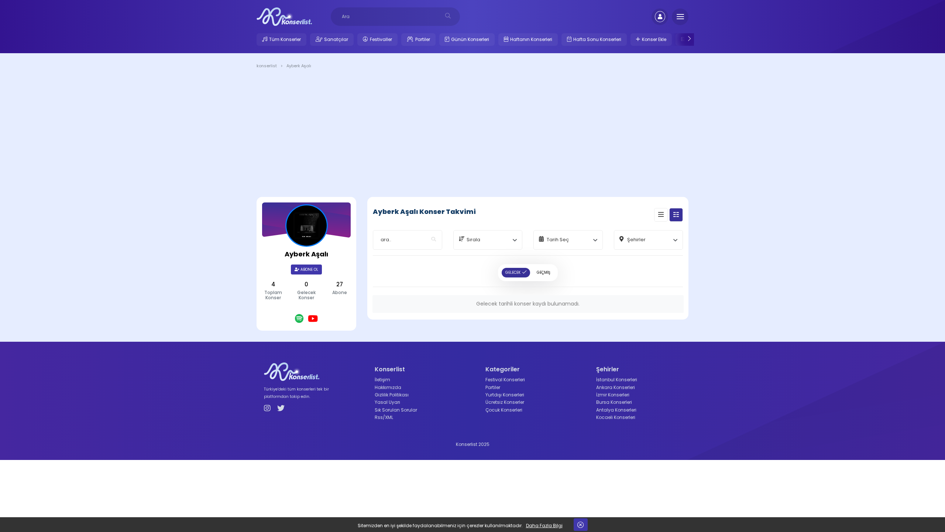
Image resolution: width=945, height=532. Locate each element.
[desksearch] (448, 15)
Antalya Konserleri (616, 410)
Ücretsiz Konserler (504, 402)
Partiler (422, 39)
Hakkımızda (388, 387)
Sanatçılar (336, 39)
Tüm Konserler (285, 39)
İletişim (382, 379)
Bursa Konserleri (614, 402)
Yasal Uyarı (387, 402)
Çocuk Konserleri (503, 410)
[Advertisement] (472, 134)
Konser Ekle (654, 39)
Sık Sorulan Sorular (396, 410)
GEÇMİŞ (543, 272)
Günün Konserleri (470, 39)
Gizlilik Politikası (392, 395)
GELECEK (512, 272)
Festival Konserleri (505, 379)
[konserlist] (284, 16)
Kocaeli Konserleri (615, 417)
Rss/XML (384, 417)
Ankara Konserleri (615, 387)
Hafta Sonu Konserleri (597, 39)
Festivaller (381, 39)
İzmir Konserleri (612, 395)
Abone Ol (308, 269)
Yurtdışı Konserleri (504, 395)
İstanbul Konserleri (616, 379)
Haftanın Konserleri (531, 39)
